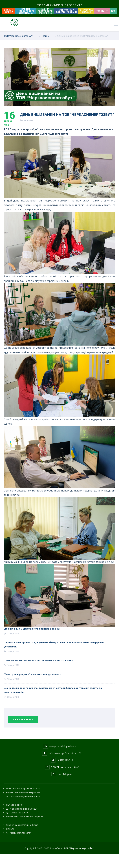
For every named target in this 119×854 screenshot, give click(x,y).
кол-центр (102, 10)
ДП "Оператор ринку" (17, 812)
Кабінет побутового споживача (45, 11)
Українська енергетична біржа (22, 824)
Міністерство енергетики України (23, 788)
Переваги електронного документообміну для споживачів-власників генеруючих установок (54, 644)
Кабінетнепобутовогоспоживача (26, 11)
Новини (28, 120)
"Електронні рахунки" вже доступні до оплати (32, 674)
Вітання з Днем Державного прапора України (32, 628)
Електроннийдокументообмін (66, 10)
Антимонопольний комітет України (24, 816)
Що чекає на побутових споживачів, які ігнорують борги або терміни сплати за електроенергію (53, 690)
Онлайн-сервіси (9, 10)
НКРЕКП (10, 828)
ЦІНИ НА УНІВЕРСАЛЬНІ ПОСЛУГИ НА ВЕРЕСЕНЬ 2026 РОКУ (38, 660)
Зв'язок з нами (23, 719)
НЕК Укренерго (14, 804)
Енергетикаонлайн (86, 10)
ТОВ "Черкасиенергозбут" (79, 848)
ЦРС (113, 10)
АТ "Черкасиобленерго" (18, 832)
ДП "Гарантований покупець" (21, 808)
